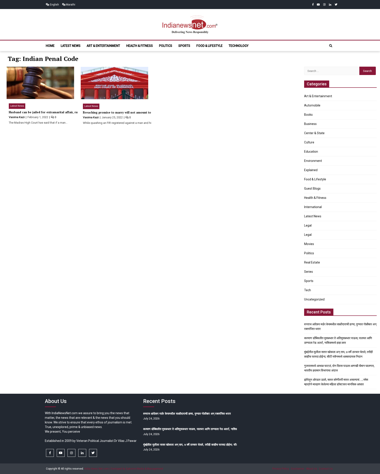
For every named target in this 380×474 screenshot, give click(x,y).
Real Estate (312, 262)
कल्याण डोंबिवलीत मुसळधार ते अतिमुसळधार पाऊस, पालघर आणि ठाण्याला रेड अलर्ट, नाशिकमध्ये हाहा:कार (197, 429)
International (313, 207)
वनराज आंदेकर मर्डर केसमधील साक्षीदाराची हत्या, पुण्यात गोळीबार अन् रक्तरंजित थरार (187, 413)
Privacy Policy (280, 468)
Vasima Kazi (17, 117)
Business (310, 124)
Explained (311, 170)
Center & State (314, 133)
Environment (313, 161)
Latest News (70, 46)
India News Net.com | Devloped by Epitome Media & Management (123, 468)
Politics (165, 46)
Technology (238, 46)
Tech (307, 290)
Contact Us (326, 468)
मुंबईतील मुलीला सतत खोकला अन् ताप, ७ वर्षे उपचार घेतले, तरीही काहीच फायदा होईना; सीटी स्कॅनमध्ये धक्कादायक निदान (205, 445)
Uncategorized (314, 299)
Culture (309, 142)
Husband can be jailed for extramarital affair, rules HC (48, 112)
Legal (308, 225)
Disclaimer (297, 468)
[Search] (330, 45)
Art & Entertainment (103, 46)
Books (308, 114)
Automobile (312, 105)
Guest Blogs (312, 188)
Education (311, 151)
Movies (309, 244)
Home (50, 46)
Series (308, 271)
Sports (184, 46)
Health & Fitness (139, 46)
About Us (311, 468)
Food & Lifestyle (209, 46)
